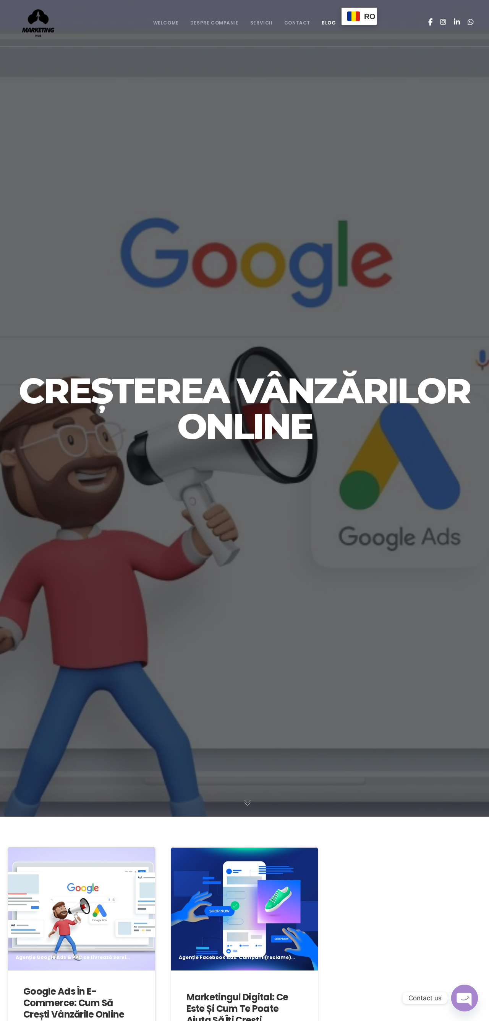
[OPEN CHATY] (464, 998)
